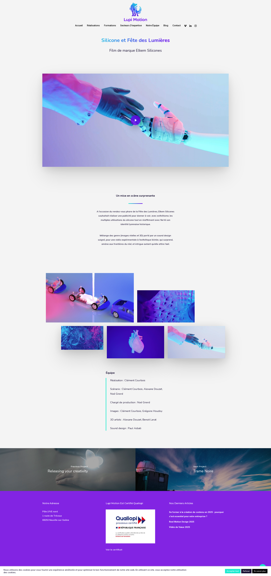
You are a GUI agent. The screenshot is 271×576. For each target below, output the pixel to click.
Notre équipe (152, 25)
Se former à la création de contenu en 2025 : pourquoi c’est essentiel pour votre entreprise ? (196, 514)
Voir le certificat (114, 549)
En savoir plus (260, 571)
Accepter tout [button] (233, 571)
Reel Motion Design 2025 (181, 521)
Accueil (79, 25)
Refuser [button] (246, 571)
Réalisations (93, 25)
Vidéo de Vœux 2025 (179, 527)
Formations (110, 25)
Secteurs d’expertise (131, 25)
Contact (176, 25)
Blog (165, 25)
